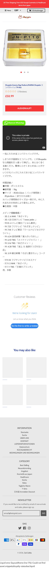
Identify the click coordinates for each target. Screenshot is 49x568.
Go (43, 513)
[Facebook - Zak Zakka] (24, 528)
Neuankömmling (24, 468)
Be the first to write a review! (24, 325)
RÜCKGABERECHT (24, 450)
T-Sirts (24, 489)
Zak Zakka (28, 553)
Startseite (24, 432)
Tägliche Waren (24, 486)
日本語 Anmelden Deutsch (24, 492)
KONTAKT (24, 441)
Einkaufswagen (37, 10)
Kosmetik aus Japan (24, 474)
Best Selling (24, 465)
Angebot (24, 471)
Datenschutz (24, 447)
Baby (24, 483)
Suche (24, 435)
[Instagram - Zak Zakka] (29, 528)
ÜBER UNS (24, 438)
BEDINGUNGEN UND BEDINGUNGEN (25, 453)
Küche (24, 480)
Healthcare (24, 477)
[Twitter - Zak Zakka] (19, 528)
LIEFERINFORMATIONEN (24, 444)
